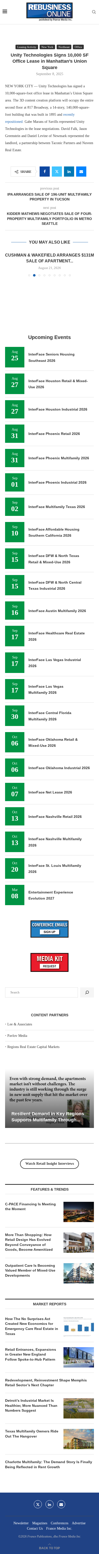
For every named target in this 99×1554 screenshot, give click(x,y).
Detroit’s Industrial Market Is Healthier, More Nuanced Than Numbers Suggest (31, 1405)
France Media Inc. (59, 1528)
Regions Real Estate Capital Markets (33, 1047)
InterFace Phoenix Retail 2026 (54, 434)
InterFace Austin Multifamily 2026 (57, 611)
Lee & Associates (19, 1024)
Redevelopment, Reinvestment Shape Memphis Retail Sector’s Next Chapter (46, 1382)
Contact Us (35, 1528)
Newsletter (21, 1523)
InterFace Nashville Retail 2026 (55, 817)
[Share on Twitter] (57, 171)
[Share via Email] (81, 171)
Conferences (59, 1523)
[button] (9, 264)
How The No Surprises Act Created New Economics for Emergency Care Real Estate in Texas (31, 1326)
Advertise (79, 1523)
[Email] (61, 1504)
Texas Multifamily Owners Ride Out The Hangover (31, 1433)
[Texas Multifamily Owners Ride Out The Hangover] (78, 1439)
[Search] (93, 12)
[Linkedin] (49, 1504)
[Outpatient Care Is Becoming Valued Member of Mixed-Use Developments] (78, 1273)
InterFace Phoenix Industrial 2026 (57, 482)
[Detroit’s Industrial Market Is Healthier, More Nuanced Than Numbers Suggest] (78, 1408)
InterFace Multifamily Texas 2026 (56, 507)
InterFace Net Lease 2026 (50, 792)
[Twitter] (38, 1504)
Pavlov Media (17, 1036)
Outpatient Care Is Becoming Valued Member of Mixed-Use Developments (30, 1270)
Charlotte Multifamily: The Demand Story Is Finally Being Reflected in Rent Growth (48, 1464)
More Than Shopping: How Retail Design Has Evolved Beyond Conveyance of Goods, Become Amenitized (29, 1242)
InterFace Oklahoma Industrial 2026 (59, 768)
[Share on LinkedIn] (69, 171)
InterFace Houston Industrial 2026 (57, 409)
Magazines (39, 1523)
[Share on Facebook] (45, 171)
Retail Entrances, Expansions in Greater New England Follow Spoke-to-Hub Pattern (30, 1354)
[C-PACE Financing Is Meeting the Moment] (78, 1212)
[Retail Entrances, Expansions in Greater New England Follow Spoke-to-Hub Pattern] (78, 1357)
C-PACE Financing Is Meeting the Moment (30, 1206)
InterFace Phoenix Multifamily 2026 (58, 458)
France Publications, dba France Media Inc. (54, 1536)
